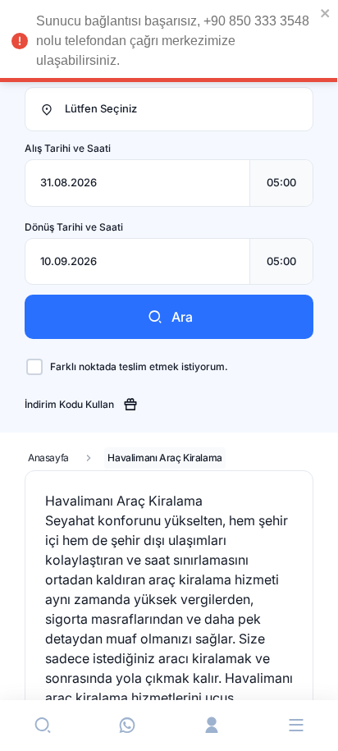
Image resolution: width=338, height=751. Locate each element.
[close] (325, 13)
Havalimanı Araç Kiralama (164, 457)
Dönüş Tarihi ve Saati (74, 227)
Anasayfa (48, 457)
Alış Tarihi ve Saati (68, 148)
